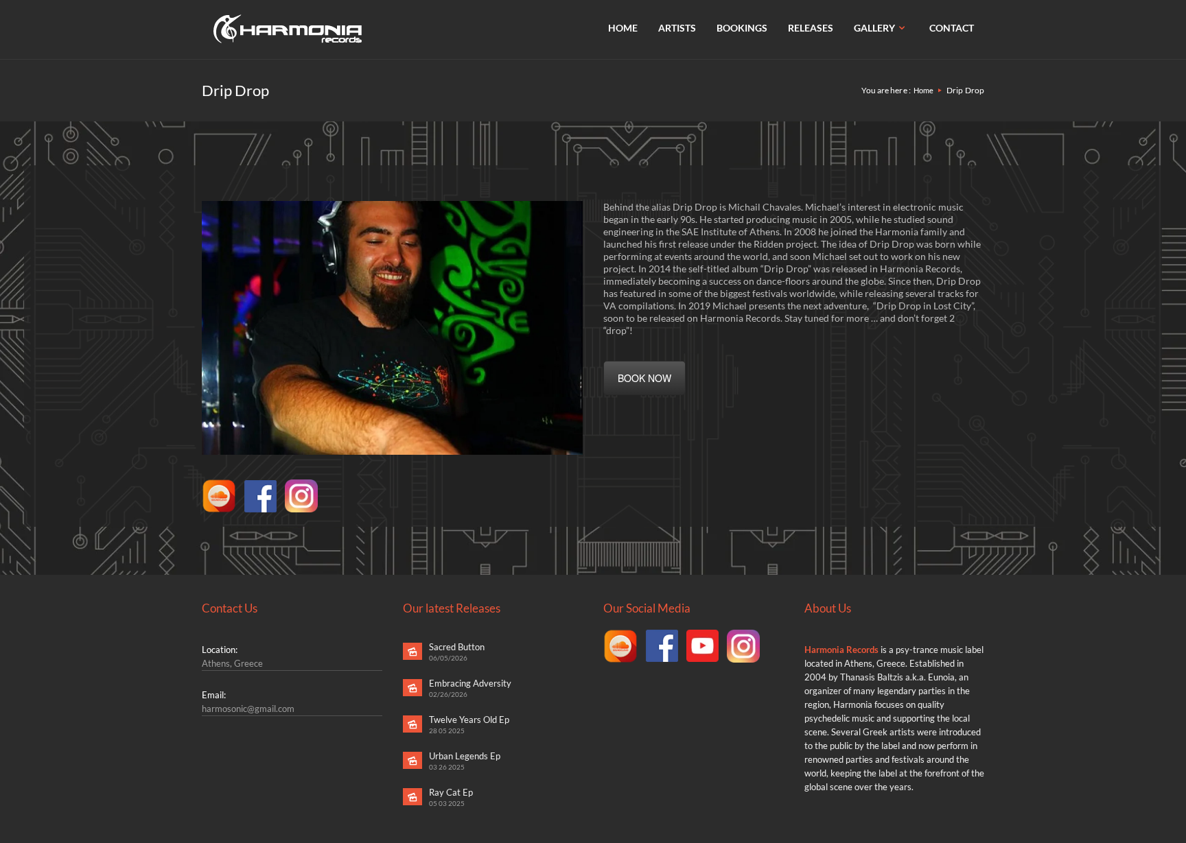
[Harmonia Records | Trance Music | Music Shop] (287, 28)
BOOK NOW (644, 378)
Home (923, 90)
